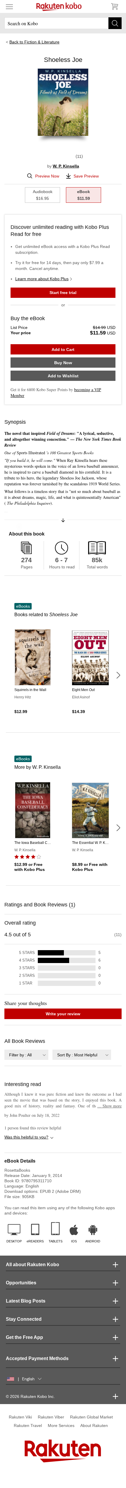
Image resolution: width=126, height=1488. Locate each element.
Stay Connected (24, 1319)
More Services (61, 1425)
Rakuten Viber (51, 1417)
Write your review (63, 1013)
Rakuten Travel (28, 1425)
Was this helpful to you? (26, 1137)
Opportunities (21, 1282)
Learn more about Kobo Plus (42, 278)
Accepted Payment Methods (37, 1358)
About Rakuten (94, 1425)
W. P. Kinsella (66, 166)
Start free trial (63, 292)
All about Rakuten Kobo (32, 1264)
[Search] (115, 23)
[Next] (118, 675)
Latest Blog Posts (25, 1300)
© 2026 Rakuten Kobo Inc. (30, 1396)
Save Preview (86, 176)
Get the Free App (24, 1337)
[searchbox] (63, 23)
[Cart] (114, 6)
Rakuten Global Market (91, 1417)
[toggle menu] (9, 6)
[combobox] (26, 1055)
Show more (109, 1106)
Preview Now (47, 176)
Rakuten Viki (20, 1417)
